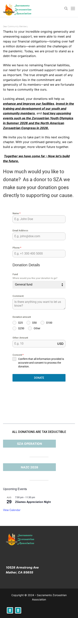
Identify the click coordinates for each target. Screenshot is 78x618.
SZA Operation (29, 444)
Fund (15, 274)
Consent (17, 355)
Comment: (18, 296)
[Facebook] (10, 610)
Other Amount (20, 337)
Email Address (20, 230)
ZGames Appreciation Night (33, 502)
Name (16, 213)
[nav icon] (73, 8)
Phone (16, 247)
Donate (39, 377)
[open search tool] (66, 8)
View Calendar (11, 510)
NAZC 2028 (29, 467)
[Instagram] (18, 610)
